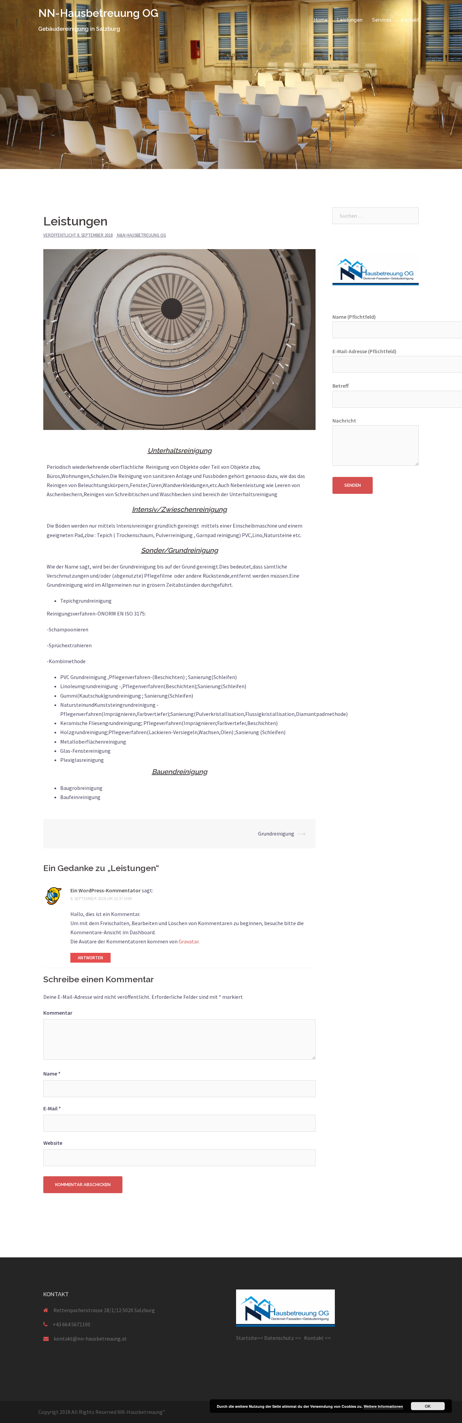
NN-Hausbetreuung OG (98, 13)
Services (382, 20)
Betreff (340, 385)
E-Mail (52, 1108)
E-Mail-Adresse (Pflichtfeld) (364, 351)
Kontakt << (318, 1337)
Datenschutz (279, 1337)
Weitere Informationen (383, 1406)
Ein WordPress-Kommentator (105, 890)
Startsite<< (250, 1337)
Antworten (90, 958)
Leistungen (350, 20)
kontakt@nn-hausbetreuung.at (90, 1338)
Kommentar (57, 1012)
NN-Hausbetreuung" (141, 1411)
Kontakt (410, 20)
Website (52, 1142)
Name (52, 1073)
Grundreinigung (276, 833)
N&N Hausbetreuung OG (141, 235)
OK (428, 1406)
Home (321, 20)
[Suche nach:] (375, 215)
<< (299, 1337)
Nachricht (344, 420)
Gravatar (189, 941)
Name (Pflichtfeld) (354, 316)
